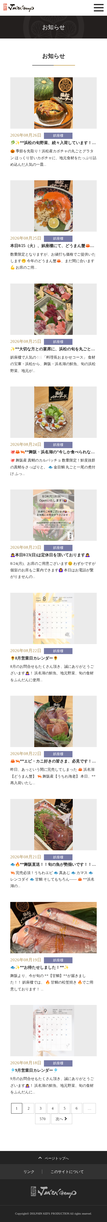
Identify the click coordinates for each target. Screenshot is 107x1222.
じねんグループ (34, 7)
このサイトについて (67, 1172)
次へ (60, 1119)
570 (43, 1119)
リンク (29, 1172)
